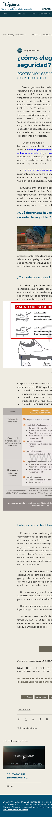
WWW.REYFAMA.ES (16, 802)
